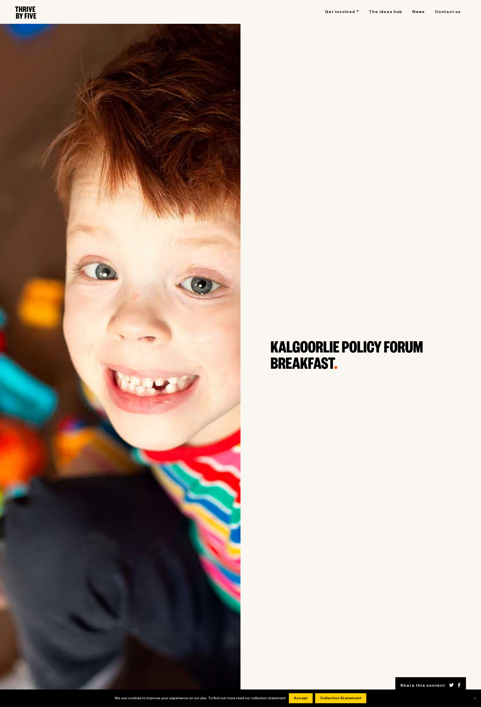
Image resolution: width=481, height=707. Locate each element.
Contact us (448, 12)
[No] (474, 698)
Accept (301, 699)
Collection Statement (340, 699)
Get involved (340, 12)
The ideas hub (385, 12)
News (418, 12)
